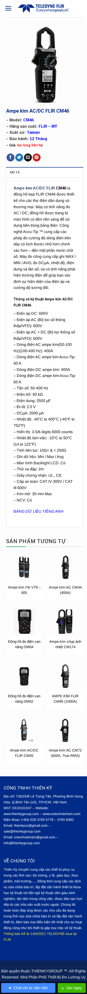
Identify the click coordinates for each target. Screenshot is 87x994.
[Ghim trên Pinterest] (37, 157)
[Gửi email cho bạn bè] (28, 157)
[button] (8, 8)
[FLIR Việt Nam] (43, 8)
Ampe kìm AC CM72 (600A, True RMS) (65, 753)
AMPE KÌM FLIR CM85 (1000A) (65, 698)
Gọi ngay (74, 988)
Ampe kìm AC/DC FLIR (34, 188)
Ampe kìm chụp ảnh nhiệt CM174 (65, 644)
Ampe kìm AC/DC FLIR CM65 (24, 753)
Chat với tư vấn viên (30, 988)
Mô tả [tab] (15, 172)
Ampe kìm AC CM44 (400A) (65, 590)
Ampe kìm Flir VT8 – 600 (24, 590)
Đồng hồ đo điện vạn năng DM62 (24, 698)
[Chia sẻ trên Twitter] (19, 157)
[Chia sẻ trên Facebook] (10, 157)
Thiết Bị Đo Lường (64, 977)
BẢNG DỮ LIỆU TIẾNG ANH (39, 511)
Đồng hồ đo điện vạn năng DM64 (24, 644)
